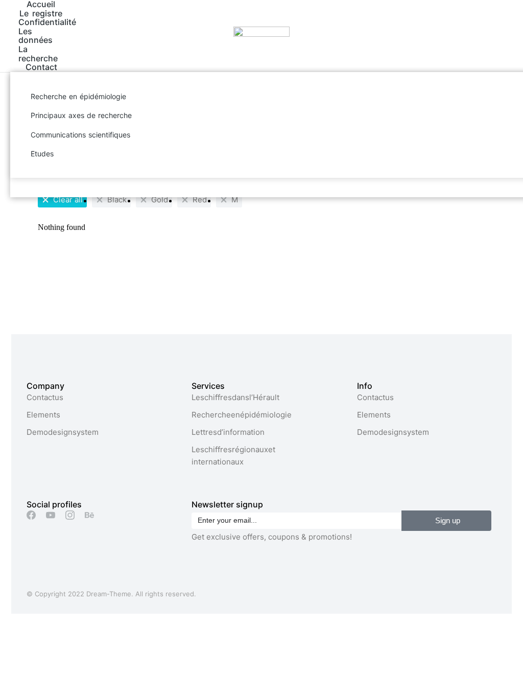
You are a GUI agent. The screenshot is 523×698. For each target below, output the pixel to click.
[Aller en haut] (507, 682)
